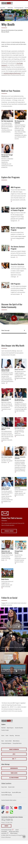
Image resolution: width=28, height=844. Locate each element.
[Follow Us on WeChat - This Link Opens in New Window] (11, 812)
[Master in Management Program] (5, 229)
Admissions (17, 735)
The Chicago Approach (18, 7)
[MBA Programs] (5, 189)
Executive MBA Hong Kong (6, 794)
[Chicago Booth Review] (21, 545)
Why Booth (3, 727)
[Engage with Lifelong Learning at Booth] (7, 481)
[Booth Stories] (21, 481)
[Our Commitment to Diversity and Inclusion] (21, 393)
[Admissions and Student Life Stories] (7, 545)
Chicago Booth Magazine (6, 743)
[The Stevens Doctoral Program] (5, 248)
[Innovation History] (2, 410)
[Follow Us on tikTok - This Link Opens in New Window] (2, 812)
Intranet (17, 829)
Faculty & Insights (5, 730)
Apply (14, 754)
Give (13, 758)
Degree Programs (10, 727)
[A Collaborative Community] (16, 472)
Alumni (2, 735)
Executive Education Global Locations (8, 800)
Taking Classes (14, 773)
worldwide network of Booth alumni (12, 73)
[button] (14, 330)
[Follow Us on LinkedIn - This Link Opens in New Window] (20, 807)
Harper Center (4, 787)
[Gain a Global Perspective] (7, 451)
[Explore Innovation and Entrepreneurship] (7, 393)
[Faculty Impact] (16, 436)
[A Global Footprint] (9, 462)
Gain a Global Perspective (6, 457)
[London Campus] (12, 201)
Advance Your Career (19, 369)
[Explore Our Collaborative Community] (21, 451)
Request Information (14, 749)
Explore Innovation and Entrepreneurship (6, 399)
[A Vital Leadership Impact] (7, 383)
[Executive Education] (5, 266)
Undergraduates (14, 768)
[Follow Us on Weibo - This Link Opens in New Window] (7, 812)
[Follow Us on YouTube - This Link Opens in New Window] (15, 807)
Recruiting (12, 735)
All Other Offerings (14, 777)
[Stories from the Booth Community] (16, 496)
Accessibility (3, 833)
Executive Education (17, 264)
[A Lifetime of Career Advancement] (16, 379)
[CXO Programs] (5, 285)
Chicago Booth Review (17, 743)
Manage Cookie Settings (14, 831)
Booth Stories (10, 7)
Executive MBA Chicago (6, 792)
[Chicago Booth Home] (7, 3)
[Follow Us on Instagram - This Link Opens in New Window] (7, 807)
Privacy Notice (4, 831)
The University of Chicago (6, 829)
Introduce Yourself (9, 531)
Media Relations (16, 740)
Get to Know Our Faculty (20, 428)
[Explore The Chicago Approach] (7, 422)
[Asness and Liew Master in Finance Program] (5, 209)
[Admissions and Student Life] (6, 560)
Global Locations (6, 783)
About (2, 740)
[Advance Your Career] (21, 363)
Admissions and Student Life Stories (6, 552)
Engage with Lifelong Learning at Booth (5, 488)
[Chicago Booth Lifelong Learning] (2, 502)
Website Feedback (13, 833)
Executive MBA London (16, 792)
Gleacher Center (11, 787)
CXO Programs (15, 284)
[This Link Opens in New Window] (19, 627)
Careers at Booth (8, 740)
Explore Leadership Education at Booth (5, 370)
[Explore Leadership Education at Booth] (7, 363)
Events (7, 735)
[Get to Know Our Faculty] (21, 422)
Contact (6, 826)
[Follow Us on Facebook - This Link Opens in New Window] (2, 807)
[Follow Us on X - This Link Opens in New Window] (11, 807)
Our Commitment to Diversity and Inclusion (19, 399)
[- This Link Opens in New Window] (14, 618)
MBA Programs (15, 187)
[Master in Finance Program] (19, 220)
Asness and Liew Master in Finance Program (18, 209)
